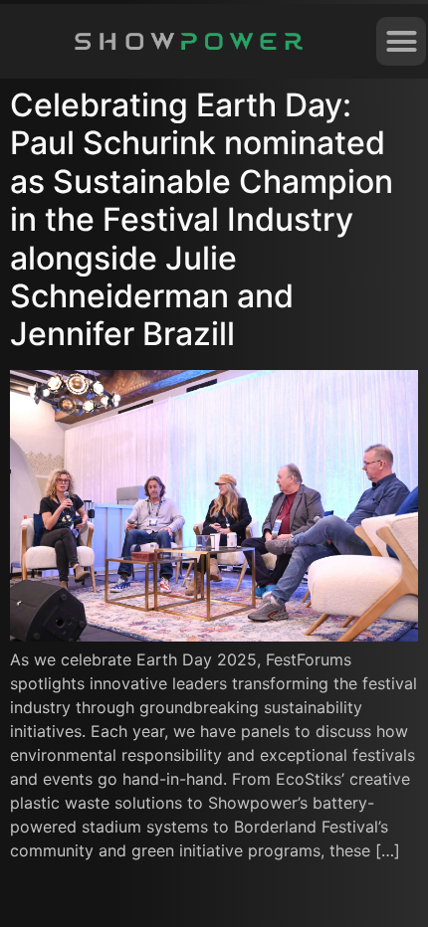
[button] (401, 42)
